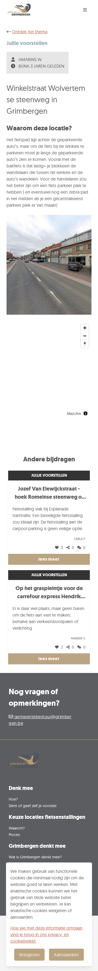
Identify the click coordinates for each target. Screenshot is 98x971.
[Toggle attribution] (85, 413)
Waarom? (17, 828)
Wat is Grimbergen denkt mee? (35, 857)
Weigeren (29, 954)
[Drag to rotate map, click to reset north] (85, 344)
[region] (49, 370)
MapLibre (74, 413)
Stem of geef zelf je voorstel (32, 805)
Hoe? (13, 799)
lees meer (48, 559)
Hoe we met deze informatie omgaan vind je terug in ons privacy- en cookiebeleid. (46, 934)
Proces (14, 834)
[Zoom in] (85, 328)
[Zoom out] (85, 336)
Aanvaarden (66, 954)
